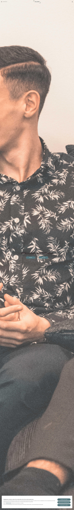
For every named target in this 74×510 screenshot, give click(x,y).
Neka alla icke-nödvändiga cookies (64, 502)
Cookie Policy (9, 503)
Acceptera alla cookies (63, 499)
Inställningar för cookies (64, 505)
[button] (72, 2)
